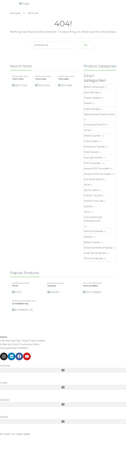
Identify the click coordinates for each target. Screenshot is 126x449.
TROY (26, 76)
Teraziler (88, 103)
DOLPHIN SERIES (94, 179)
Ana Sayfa (15, 13)
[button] (63, 370)
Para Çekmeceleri (93, 157)
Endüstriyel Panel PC (95, 124)
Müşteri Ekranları (92, 97)
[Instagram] (4, 356)
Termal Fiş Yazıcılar (93, 258)
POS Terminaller (92, 163)
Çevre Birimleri (91, 92)
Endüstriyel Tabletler (94, 146)
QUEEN (88, 206)
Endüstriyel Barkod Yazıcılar (98, 247)
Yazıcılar (88, 236)
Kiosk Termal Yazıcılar (95, 253)
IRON (87, 184)
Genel (87, 130)
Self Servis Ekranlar (93, 231)
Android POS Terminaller (97, 168)
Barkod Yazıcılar (92, 242)
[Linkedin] (11, 356)
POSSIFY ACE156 (93, 195)
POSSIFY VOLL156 (93, 201)
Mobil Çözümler (92, 135)
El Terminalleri (91, 141)
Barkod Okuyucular (94, 86)
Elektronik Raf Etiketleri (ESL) (99, 114)
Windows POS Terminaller (97, 174)
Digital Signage (92, 109)
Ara (85, 45)
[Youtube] (27, 356)
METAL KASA (17, 76)
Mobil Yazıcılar (91, 152)
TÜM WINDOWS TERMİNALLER (93, 219)
